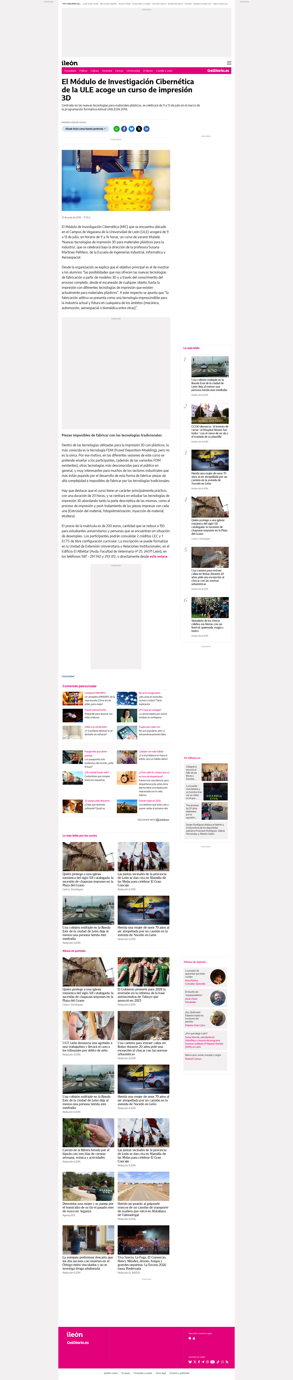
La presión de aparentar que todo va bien (195, 973)
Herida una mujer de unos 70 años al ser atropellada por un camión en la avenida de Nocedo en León (143, 931)
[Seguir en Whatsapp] (222, 1361)
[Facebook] (124, 129)
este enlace (158, 556)
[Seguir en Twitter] (194, 1361)
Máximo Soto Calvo (195, 1025)
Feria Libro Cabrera (159, 4)
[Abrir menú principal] (229, 63)
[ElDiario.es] (218, 70)
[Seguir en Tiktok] (218, 1361)
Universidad (133, 70)
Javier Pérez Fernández (191, 1000)
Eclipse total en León (220, 4)
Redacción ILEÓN (126, 889)
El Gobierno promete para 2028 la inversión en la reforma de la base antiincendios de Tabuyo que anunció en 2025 (142, 994)
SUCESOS (188, 4)
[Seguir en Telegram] (203, 1361)
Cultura (95, 70)
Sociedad (107, 70)
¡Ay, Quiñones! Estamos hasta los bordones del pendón (194, 1017)
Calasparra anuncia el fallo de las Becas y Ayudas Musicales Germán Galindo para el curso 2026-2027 (192, 772)
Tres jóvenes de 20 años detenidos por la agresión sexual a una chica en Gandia (192, 811)
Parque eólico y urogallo (141, 4)
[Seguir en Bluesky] (190, 1361)
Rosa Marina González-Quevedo (195, 982)
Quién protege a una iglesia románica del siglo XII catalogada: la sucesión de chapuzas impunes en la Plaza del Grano (88, 879)
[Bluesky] (132, 129)
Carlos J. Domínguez (73, 889)
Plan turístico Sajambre (108, 4)
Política (83, 70)
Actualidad (70, 70)
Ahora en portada (74, 951)
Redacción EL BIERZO (129, 1272)
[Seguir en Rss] (227, 1361)
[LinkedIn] (146, 129)
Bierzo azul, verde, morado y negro (203, 1055)
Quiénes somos (111, 1373)
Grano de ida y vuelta (90, 4)
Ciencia (119, 70)
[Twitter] (139, 129)
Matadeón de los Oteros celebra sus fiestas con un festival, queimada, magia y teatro (207, 626)
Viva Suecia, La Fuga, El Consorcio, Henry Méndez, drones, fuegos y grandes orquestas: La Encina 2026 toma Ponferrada (142, 1263)
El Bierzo (148, 70)
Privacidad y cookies (143, 1373)
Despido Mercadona (175, 4)
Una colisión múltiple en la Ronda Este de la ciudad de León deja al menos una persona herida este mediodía (86, 933)
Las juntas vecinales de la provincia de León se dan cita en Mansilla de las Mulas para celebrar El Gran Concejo (142, 879)
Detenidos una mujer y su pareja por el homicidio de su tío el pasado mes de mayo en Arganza (88, 1207)
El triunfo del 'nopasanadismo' (193, 993)
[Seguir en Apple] (194, 1338)
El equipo (126, 1373)
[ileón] (85, 1334)
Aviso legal (161, 1373)
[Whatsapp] (117, 129)
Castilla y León (164, 70)
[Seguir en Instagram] (207, 1361)
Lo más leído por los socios (80, 835)
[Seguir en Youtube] (212, 1361)
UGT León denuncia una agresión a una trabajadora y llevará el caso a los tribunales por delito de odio (87, 1046)
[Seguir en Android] (190, 1338)
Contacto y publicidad (179, 1373)
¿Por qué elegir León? (196, 1033)
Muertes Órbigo (125, 4)
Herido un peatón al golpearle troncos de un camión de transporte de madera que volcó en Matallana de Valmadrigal (143, 1209)
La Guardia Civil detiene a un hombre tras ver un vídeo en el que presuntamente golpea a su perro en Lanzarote (194, 792)
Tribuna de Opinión (194, 961)
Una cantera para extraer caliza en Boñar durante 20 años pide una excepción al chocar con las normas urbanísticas (142, 1048)
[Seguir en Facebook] (199, 1361)
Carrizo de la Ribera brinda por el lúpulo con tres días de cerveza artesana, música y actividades (86, 1153)
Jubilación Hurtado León (202, 4)
